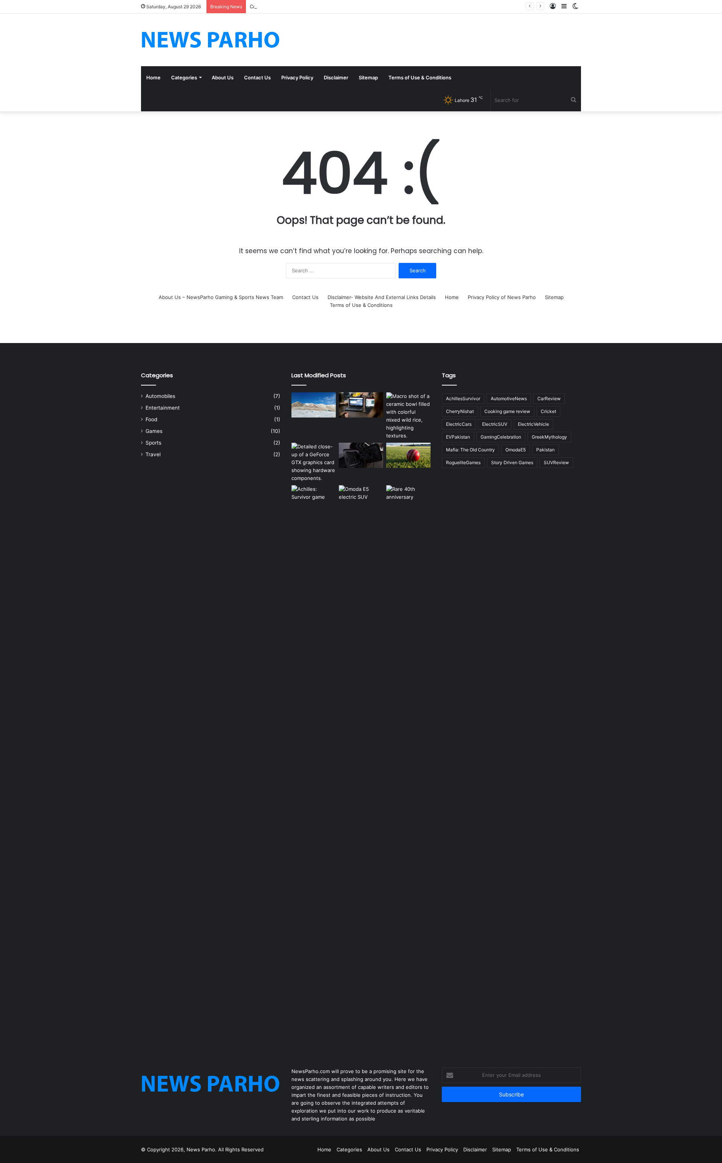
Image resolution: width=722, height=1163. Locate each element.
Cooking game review (507, 411)
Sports (153, 443)
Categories (184, 77)
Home (153, 77)
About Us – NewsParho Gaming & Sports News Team (221, 297)
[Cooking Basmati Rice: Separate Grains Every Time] (408, 416)
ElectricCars (459, 424)
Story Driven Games (512, 462)
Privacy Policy (297, 77)
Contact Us (257, 77)
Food (151, 419)
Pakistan (545, 449)
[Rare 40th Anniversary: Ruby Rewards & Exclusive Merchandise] (408, 767)
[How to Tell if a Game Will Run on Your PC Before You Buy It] (313, 462)
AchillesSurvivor (463, 398)
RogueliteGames (463, 462)
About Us (223, 77)
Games (154, 431)
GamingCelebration (501, 437)
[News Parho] (210, 40)
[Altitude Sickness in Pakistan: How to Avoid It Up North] (313, 405)
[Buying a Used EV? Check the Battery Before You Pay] (361, 455)
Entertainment (163, 408)
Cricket (548, 411)
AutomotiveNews (509, 398)
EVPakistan (458, 437)
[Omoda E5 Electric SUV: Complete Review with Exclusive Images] (361, 767)
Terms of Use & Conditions (419, 77)
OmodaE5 (515, 449)
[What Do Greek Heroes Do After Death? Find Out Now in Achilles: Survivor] (313, 767)
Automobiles (160, 396)
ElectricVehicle (533, 424)
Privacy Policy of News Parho (502, 297)
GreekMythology (549, 437)
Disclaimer (336, 77)
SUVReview (556, 462)
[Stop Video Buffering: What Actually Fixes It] (361, 405)
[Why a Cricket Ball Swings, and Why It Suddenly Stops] (408, 455)
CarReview (549, 398)
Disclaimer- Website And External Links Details (382, 297)
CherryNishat (460, 411)
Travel (153, 454)
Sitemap (368, 77)
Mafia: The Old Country (470, 449)
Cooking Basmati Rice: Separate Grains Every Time (309, 6)
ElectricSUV (494, 424)
